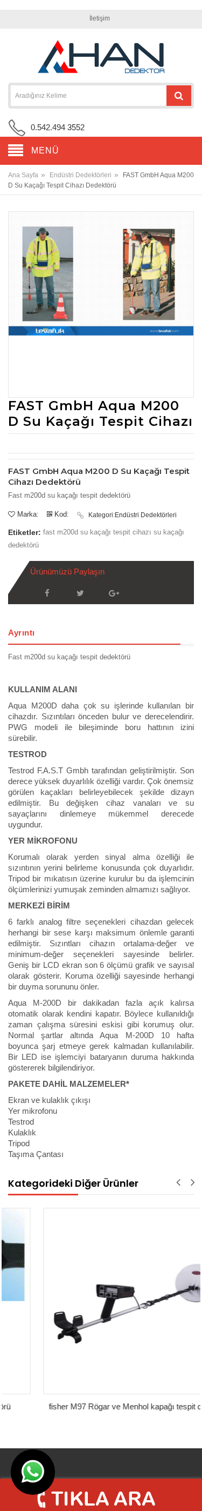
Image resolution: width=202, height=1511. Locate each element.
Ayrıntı (21, 632)
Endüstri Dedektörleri (81, 175)
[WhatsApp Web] (33, 1472)
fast (49, 532)
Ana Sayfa (23, 175)
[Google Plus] (113, 593)
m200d (67, 532)
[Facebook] (47, 593)
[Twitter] (80, 593)
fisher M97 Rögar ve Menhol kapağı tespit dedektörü (105, 1406)
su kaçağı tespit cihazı (115, 532)
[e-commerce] (101, 57)
